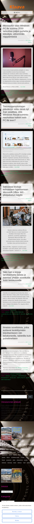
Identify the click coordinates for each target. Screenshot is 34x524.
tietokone (4, 462)
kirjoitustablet (5, 452)
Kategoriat (3, 500)
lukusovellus (6, 314)
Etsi (2, 394)
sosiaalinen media (15, 457)
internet (30, 447)
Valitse (17, 516)
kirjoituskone (25, 449)
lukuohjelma (19, 312)
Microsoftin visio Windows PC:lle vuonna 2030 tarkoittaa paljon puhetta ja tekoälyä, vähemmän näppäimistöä (17, 31)
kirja (7, 449)
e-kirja (19, 444)
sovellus (22, 457)
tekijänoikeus (20, 460)
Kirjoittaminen (15, 254)
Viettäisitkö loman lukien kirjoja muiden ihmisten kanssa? (14, 418)
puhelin (3, 457)
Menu (18, 12)
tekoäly (19, 173)
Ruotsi (8, 457)
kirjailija (12, 449)
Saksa (22, 258)
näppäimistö (4, 455)
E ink (23, 444)
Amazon (4, 444)
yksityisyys (14, 260)
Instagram (24, 447)
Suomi (3, 460)
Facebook (4, 447)
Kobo (11, 452)
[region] (17, 513)
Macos (21, 93)
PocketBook (25, 455)
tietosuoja (27, 173)
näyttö (10, 455)
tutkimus (20, 462)
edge (7, 312)
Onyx (19, 455)
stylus (27, 457)
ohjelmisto (5, 258)
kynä (15, 452)
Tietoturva (14, 91)
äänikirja (29, 462)
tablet (14, 460)
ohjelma (13, 377)
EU (31, 444)
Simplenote (21, 377)
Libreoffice (22, 375)
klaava (30, 42)
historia (19, 447)
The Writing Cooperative (21, 367)
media (30, 452)
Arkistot (3, 489)
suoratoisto (8, 460)
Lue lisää (23, 86)
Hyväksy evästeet (17, 511)
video (24, 462)
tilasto (14, 462)
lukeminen (19, 452)
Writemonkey (6, 379)
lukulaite (26, 452)
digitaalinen (13, 444)
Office (21, 256)
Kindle (3, 449)
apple (11, 93)
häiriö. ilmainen (11, 375)
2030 (6, 93)
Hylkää (17, 520)
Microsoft (28, 93)
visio (3, 95)
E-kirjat (13, 310)
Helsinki (14, 447)
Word (28, 377)
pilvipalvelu (14, 258)
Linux (16, 93)
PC (15, 173)
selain (23, 314)
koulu (7, 256)
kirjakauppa (18, 449)
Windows (9, 95)
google (9, 447)
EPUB (11, 312)
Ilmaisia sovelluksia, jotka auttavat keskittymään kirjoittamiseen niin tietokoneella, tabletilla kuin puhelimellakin (17, 333)
